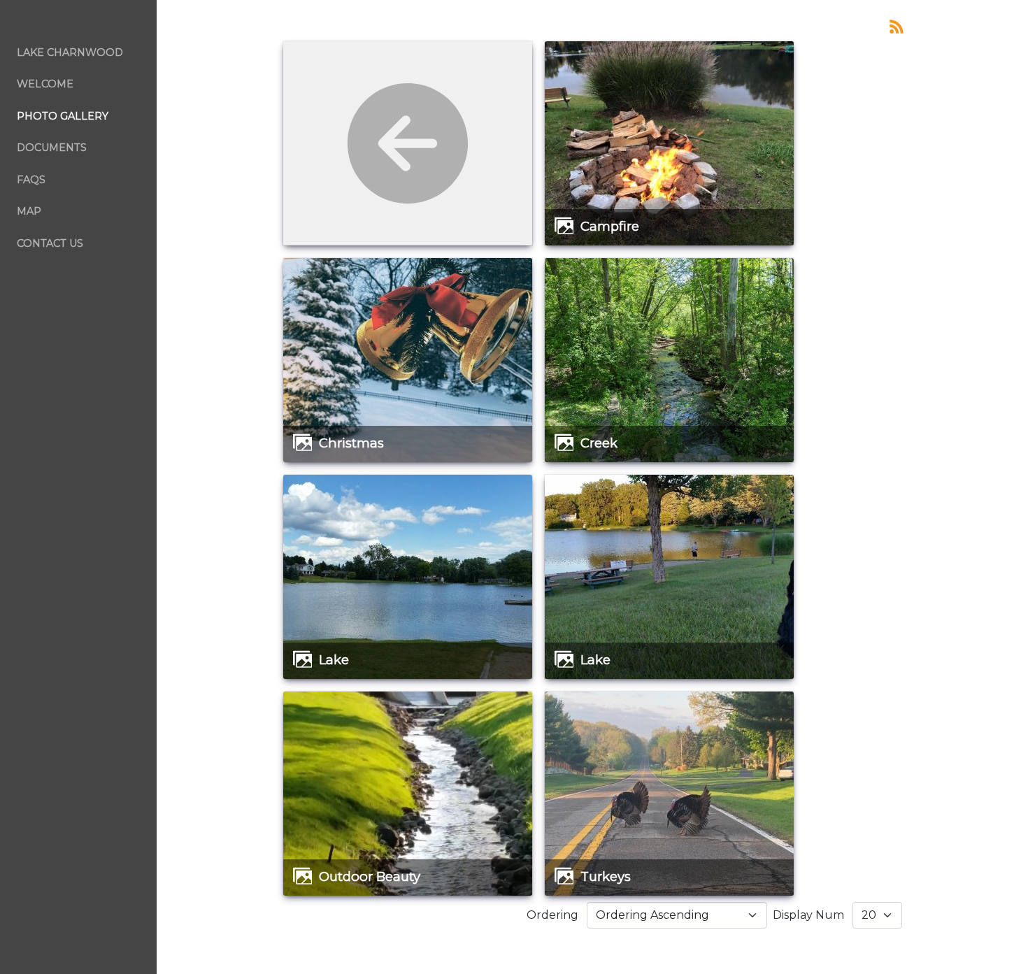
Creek (598, 443)
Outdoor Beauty (369, 876)
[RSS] (896, 25)
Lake (334, 660)
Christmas (351, 443)
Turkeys (605, 876)
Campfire (609, 226)
